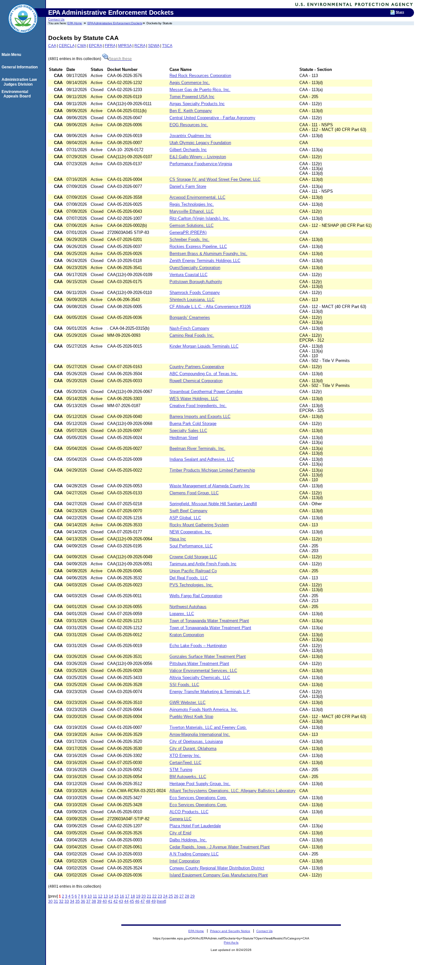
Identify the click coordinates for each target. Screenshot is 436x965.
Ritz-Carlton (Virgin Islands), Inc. (199, 218)
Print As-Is (231, 942)
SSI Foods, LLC (184, 684)
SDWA (153, 45)
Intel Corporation (184, 861)
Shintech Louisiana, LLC (191, 299)
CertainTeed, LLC (185, 762)
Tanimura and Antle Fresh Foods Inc (203, 563)
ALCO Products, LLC (188, 811)
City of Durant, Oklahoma (192, 748)
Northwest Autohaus (188, 606)
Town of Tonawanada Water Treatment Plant (210, 627)
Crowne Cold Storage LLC (193, 556)
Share (400, 12)
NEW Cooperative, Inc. (190, 531)
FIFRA (110, 45)
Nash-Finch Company (189, 328)
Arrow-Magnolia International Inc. (199, 734)
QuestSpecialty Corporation (194, 267)
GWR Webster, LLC (187, 702)
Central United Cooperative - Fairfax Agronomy (212, 117)
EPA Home (74, 23)
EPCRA (95, 45)
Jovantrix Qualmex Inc (190, 135)
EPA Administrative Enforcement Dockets (114, 23)
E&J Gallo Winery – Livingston (197, 156)
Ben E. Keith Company (190, 110)
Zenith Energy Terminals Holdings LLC (204, 260)
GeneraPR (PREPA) (188, 232)
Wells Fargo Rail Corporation (195, 595)
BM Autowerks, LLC (187, 776)
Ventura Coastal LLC (188, 274)
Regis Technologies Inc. (191, 204)
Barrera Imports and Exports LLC (199, 416)
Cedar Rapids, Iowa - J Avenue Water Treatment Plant (219, 847)
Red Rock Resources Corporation (200, 75)
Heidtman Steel (183, 437)
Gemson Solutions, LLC (191, 225)
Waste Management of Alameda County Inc (209, 485)
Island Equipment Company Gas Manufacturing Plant (218, 875)
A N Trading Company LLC (194, 854)
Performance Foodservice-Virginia (200, 163)
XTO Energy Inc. (185, 755)
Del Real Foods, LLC (188, 577)
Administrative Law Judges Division (20, 81)
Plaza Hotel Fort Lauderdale (195, 825)
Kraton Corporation (186, 634)
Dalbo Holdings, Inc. (188, 840)
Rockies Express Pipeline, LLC (198, 246)
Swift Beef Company (188, 510)
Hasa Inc (177, 539)
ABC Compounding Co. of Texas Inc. (203, 373)
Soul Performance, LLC (191, 546)
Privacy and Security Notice (230, 931)
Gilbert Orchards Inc (188, 149)
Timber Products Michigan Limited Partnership (212, 470)
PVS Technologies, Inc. (191, 585)
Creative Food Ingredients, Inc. (198, 405)
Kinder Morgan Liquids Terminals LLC (203, 346)
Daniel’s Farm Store (187, 186)
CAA (52, 45)
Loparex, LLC (181, 613)
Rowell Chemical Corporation (195, 380)
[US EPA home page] (23, 37)
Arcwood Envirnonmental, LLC (197, 197)
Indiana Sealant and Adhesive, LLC (201, 459)
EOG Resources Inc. (188, 124)
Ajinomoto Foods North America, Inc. (203, 709)
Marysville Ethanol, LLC (191, 211)
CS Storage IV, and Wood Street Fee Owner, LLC (214, 179)
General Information (21, 67)
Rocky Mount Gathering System (199, 524)
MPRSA (125, 45)
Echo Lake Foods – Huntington (198, 645)
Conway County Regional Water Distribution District (216, 868)
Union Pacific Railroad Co (193, 570)
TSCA (167, 45)
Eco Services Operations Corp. (198, 797)
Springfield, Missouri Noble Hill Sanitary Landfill (213, 503)
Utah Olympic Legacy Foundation (200, 142)
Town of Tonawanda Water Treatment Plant (209, 620)
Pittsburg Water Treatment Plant (199, 663)
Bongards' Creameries (189, 317)
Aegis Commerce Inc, (189, 82)
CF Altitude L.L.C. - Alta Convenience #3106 (210, 306)
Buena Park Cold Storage (192, 423)
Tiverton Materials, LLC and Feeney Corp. (208, 727)
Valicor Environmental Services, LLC (203, 670)
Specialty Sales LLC (188, 430)
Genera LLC (180, 818)
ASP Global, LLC (185, 517)
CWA (81, 45)
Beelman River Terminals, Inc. (197, 448)
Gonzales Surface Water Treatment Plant (207, 656)
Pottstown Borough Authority (195, 281)
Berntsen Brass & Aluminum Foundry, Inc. (208, 253)
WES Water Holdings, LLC (193, 398)
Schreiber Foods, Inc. (189, 239)
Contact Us (56, 19)
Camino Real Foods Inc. (191, 335)
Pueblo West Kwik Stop (191, 716)
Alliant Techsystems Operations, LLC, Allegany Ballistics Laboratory (232, 790)
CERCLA (66, 45)
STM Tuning (180, 769)
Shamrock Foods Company (194, 292)
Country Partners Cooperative (196, 366)
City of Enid (180, 832)
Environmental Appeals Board (17, 93)
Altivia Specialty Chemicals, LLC (199, 677)
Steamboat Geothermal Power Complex (206, 391)
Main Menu (12, 54)
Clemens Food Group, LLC (194, 492)
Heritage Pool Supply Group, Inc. (199, 783)
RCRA (139, 45)
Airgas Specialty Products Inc (197, 103)
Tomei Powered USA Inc (191, 96)
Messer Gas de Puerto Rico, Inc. (199, 89)
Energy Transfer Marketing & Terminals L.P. (209, 691)
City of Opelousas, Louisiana (196, 741)
